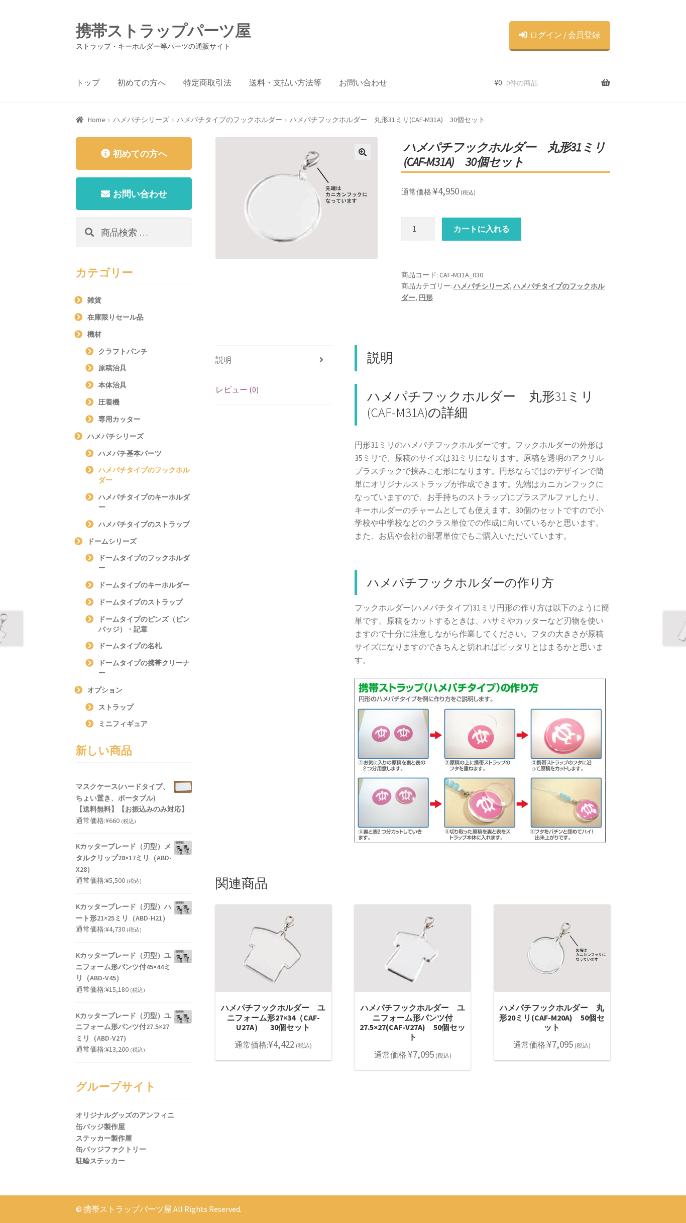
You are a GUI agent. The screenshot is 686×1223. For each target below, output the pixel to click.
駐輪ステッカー (100, 1160)
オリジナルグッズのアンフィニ (125, 1114)
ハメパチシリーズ (141, 119)
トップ (88, 82)
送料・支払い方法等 (285, 82)
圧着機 (109, 401)
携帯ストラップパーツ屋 (163, 31)
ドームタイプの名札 (130, 645)
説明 (223, 360)
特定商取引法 (207, 82)
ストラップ (116, 706)
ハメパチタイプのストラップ (144, 524)
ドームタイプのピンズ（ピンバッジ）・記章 (144, 624)
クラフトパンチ (123, 351)
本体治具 (112, 384)
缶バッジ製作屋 (100, 1126)
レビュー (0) (237, 389)
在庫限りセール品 (115, 317)
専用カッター (119, 419)
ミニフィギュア (123, 723)
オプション (105, 689)
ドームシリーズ (112, 541)
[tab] (273, 360)
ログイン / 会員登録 (565, 35)
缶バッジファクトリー (111, 1149)
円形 (426, 297)
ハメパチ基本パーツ (130, 453)
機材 (94, 334)
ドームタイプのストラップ (140, 601)
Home (96, 119)
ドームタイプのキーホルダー (144, 584)
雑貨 (94, 299)
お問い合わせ (363, 82)
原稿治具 (112, 367)
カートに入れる (481, 229)
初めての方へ (142, 82)
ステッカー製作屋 (104, 1138)
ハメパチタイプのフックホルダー (229, 119)
